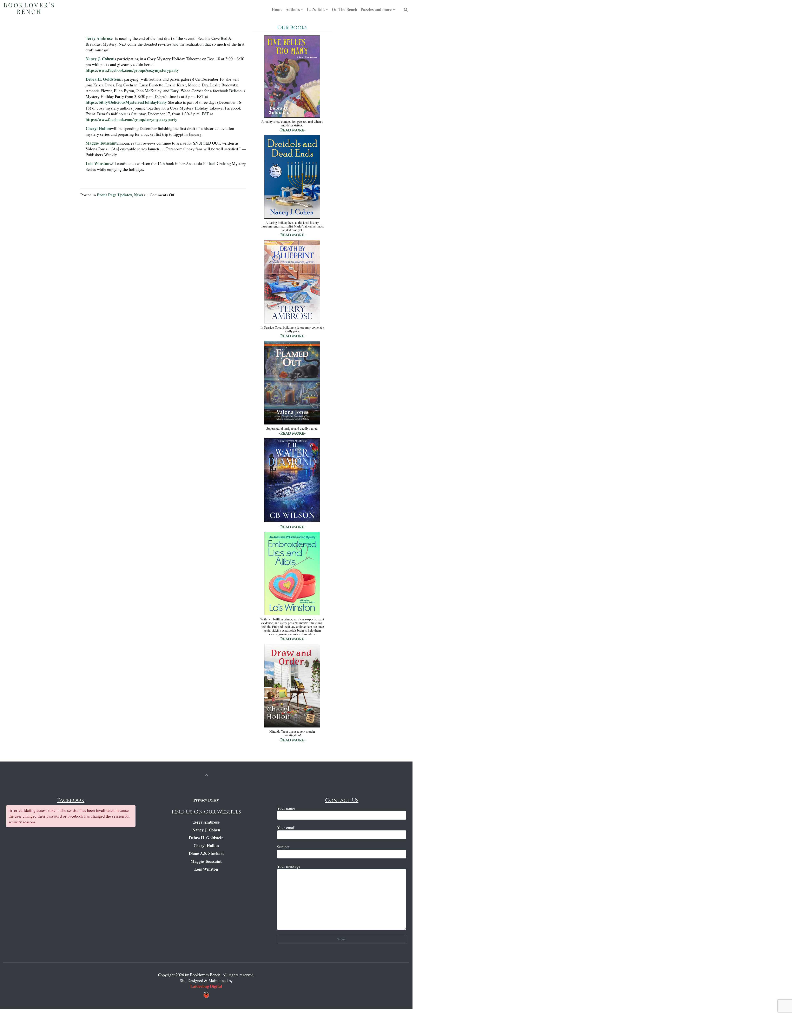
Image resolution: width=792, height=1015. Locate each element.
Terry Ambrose (99, 38)
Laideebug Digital (206, 986)
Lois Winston (97, 163)
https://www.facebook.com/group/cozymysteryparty (131, 120)
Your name (286, 808)
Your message (288, 866)
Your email (286, 827)
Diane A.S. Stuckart (206, 853)
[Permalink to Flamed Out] (292, 383)
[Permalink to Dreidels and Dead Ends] (292, 177)
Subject (283, 847)
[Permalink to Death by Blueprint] (292, 282)
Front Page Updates (114, 195)
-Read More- (292, 130)
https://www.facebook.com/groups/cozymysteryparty (132, 70)
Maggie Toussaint (101, 143)
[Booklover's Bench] (29, 9)
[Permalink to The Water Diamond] (292, 480)
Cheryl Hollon (98, 128)
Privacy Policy (206, 800)
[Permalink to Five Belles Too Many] (292, 77)
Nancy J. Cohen (99, 59)
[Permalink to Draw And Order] (292, 686)
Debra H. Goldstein (103, 79)
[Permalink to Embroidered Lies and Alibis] (292, 574)
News (138, 195)
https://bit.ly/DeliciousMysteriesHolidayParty (126, 102)
